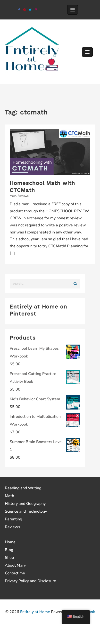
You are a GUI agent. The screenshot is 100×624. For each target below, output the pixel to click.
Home (10, 542)
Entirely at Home (35, 612)
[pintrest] (24, 9)
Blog (9, 550)
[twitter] (30, 9)
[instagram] (35, 9)
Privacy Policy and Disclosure (30, 581)
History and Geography (25, 503)
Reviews (23, 196)
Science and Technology (26, 511)
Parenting (13, 519)
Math (13, 196)
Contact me (15, 573)
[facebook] (19, 9)
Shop (9, 557)
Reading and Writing (23, 488)
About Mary (15, 565)
